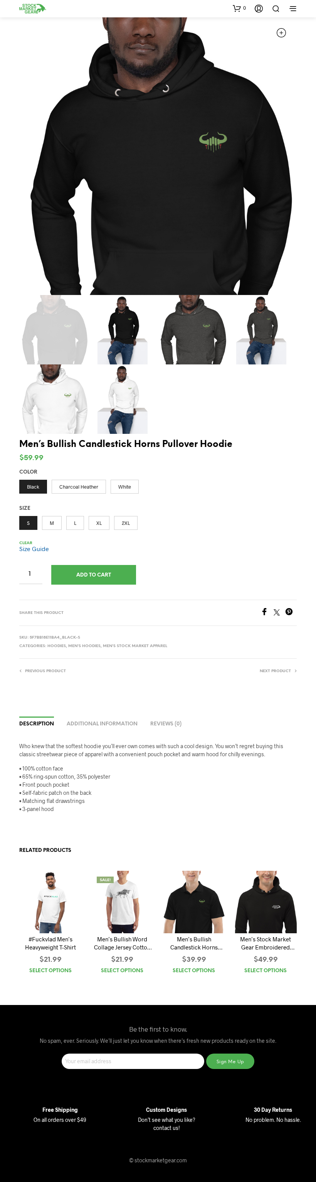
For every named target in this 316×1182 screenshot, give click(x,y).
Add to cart (93, 575)
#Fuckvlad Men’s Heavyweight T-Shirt (50, 943)
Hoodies (56, 646)
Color (28, 472)
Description (36, 724)
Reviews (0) (166, 724)
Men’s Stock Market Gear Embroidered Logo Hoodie (265, 943)
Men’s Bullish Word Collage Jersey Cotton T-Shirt (122, 943)
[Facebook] (267, 613)
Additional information (102, 724)
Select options (50, 970)
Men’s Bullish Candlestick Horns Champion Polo (194, 943)
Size (24, 508)
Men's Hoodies (84, 646)
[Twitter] (279, 613)
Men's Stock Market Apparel (135, 646)
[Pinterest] (291, 613)
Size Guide (34, 548)
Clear (25, 543)
